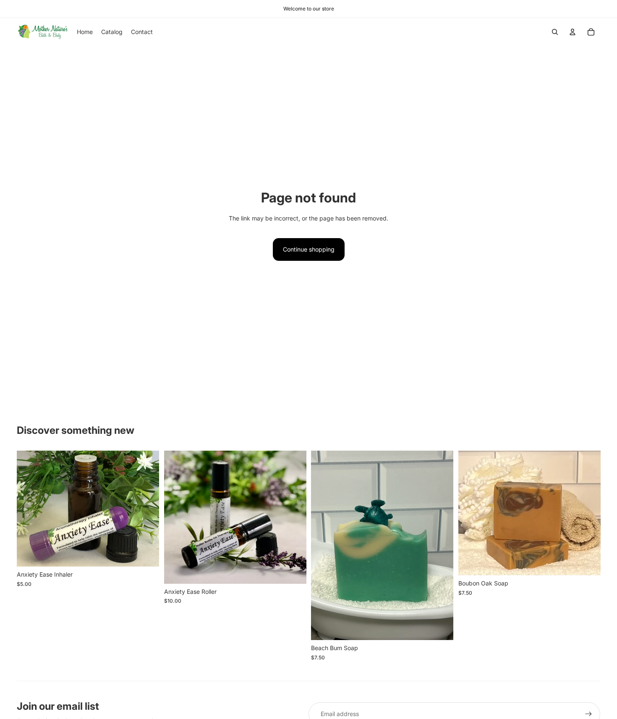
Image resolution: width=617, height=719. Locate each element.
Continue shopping (309, 249)
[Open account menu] (572, 32)
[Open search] (555, 32)
